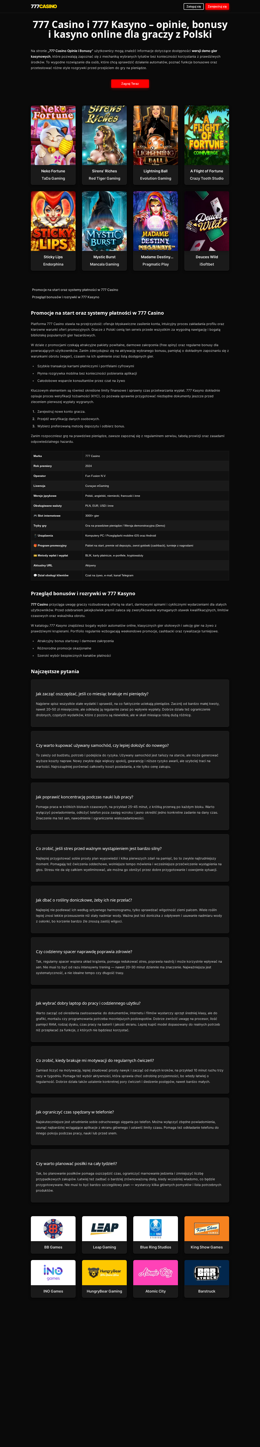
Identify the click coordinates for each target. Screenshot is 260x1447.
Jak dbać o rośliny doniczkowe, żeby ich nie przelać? (84, 900)
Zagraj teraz (130, 83)
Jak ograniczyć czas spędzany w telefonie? (75, 1112)
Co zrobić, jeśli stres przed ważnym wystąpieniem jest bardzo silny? (99, 848)
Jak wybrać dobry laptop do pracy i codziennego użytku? (88, 1003)
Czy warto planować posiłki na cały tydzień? (76, 1163)
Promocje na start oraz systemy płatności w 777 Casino (75, 290)
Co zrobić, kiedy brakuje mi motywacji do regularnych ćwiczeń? (95, 1060)
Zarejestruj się (217, 6)
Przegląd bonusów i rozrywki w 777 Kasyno (65, 297)
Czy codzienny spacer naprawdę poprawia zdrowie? (84, 951)
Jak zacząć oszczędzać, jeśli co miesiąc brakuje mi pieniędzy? (92, 694)
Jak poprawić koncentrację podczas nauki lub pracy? (84, 797)
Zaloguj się (193, 6)
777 (44, 6)
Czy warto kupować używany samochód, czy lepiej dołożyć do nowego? (102, 745)
